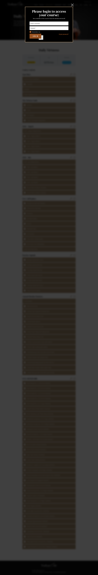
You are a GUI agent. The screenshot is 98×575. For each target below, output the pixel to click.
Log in (35, 36)
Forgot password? (63, 34)
